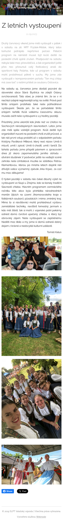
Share (9, 491)
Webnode (41, 517)
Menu (58, 8)
